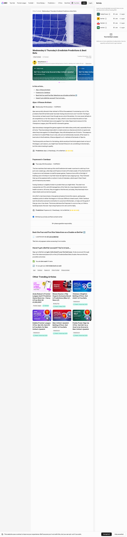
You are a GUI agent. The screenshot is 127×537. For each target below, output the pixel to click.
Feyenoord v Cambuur (43, 92)
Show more (88, 63)
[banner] (54, 73)
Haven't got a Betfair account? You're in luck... (50, 98)
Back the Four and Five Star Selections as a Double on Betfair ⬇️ (56, 95)
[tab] (60, 82)
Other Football (37, 11)
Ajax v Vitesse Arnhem (43, 90)
